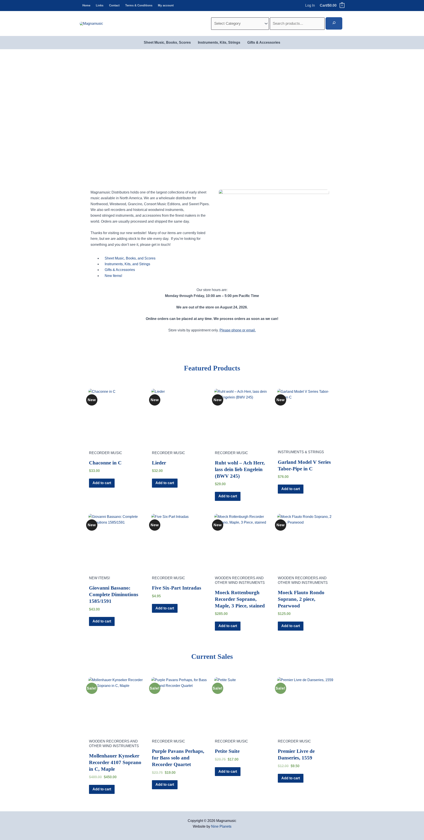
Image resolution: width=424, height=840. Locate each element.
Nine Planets (221, 826)
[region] (212, 115)
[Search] (334, 23)
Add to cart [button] (102, 483)
